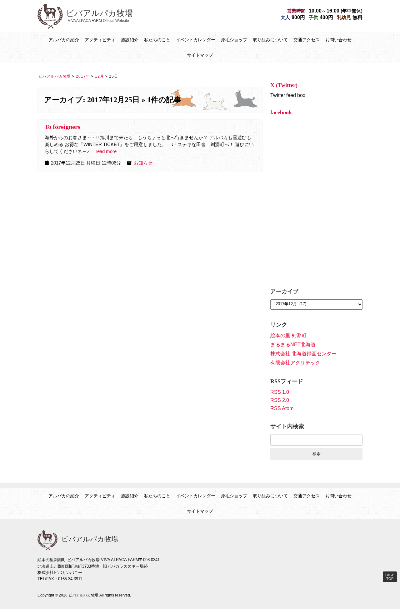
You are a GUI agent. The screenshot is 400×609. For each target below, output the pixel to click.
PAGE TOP (389, 577)
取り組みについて (270, 39)
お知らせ (143, 162)
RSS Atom (281, 408)
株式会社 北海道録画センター (303, 353)
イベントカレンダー (195, 39)
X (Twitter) (284, 85)
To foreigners (62, 126)
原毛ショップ (234, 39)
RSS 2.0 (279, 400)
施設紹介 (129, 39)
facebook (281, 112)
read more (106, 151)
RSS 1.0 (279, 392)
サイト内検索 (287, 426)
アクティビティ (100, 39)
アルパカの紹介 (63, 39)
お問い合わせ (338, 39)
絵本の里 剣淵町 (288, 335)
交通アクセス (306, 39)
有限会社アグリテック (295, 362)
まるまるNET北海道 (293, 344)
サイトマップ (200, 55)
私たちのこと (157, 39)
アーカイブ (284, 291)
